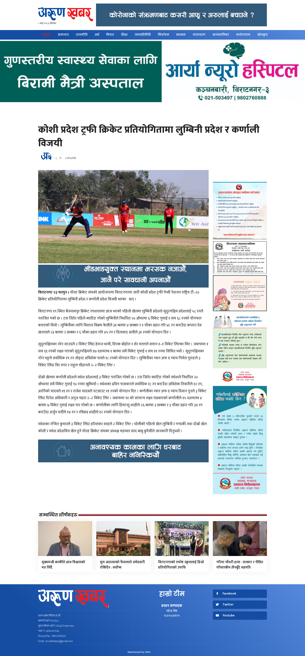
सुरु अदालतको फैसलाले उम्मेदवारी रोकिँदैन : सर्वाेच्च (122, 564)
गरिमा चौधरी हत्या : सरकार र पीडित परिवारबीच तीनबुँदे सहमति (239, 564)
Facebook (229, 593)
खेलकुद (262, 35)
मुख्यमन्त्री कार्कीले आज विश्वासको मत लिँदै (63, 564)
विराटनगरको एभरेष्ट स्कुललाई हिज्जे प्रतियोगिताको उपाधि (181, 564)
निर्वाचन (163, 35)
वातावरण (199, 35)
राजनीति (82, 35)
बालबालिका (221, 35)
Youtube (229, 615)
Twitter (228, 604)
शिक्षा (124, 35)
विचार (110, 35)
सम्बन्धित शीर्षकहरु (58, 515)
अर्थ (97, 35)
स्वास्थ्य (181, 35)
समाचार (63, 35)
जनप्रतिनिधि (143, 35)
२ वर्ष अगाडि (69, 158)
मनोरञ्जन (243, 35)
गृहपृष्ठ (46, 35)
